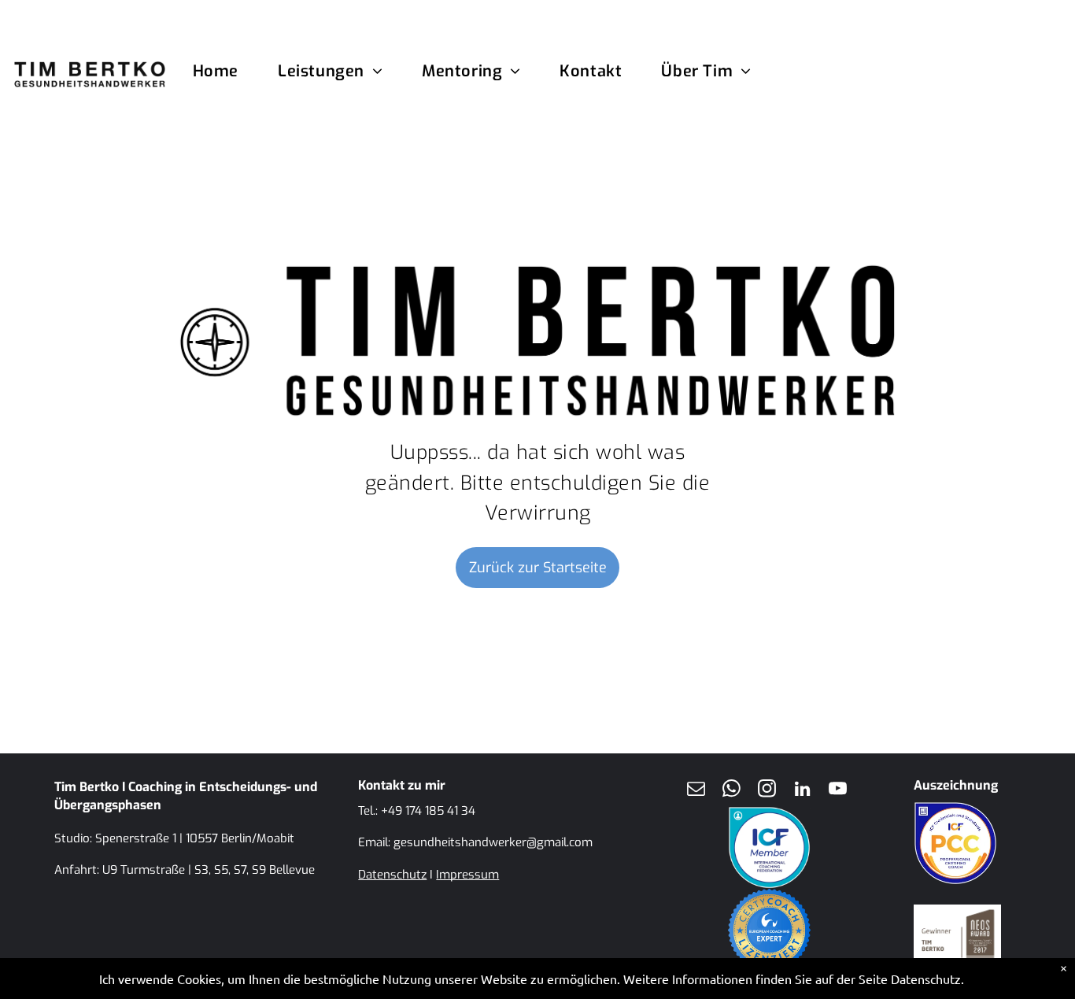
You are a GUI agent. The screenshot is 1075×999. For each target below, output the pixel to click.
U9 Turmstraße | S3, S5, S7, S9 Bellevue (208, 870)
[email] (695, 790)
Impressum (467, 874)
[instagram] (766, 790)
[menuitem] (235, 71)
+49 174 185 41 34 (428, 811)
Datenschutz (392, 874)
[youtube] (837, 790)
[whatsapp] (731, 790)
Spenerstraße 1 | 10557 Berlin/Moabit (194, 838)
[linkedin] (802, 790)
